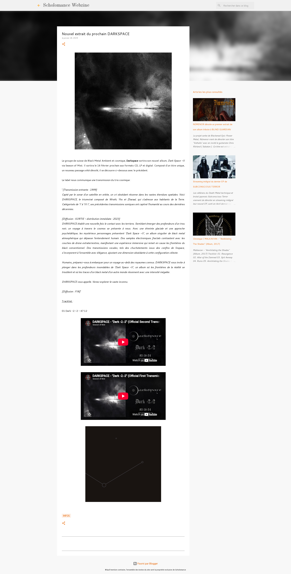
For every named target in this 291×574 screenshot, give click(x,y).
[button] (63, 44)
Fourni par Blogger (147, 563)
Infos (66, 515)
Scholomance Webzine (66, 5)
